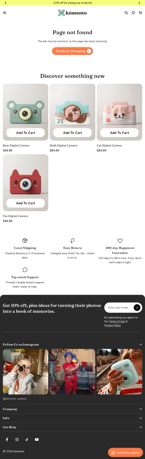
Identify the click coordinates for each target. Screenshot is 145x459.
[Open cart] (140, 12)
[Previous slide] (5, 3)
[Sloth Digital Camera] (72, 112)
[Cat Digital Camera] (119, 112)
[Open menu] (4, 12)
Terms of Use (117, 321)
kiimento (19, 451)
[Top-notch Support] (25, 278)
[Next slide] (139, 3)
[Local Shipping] (25, 249)
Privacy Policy (112, 325)
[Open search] (126, 12)
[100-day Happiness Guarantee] (120, 251)
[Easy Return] (72, 249)
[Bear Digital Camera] (25, 112)
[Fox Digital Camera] (25, 182)
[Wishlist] (133, 12)
